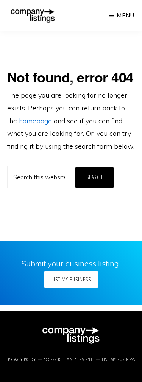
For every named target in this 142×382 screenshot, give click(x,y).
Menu (125, 15)
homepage (35, 120)
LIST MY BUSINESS (71, 279)
